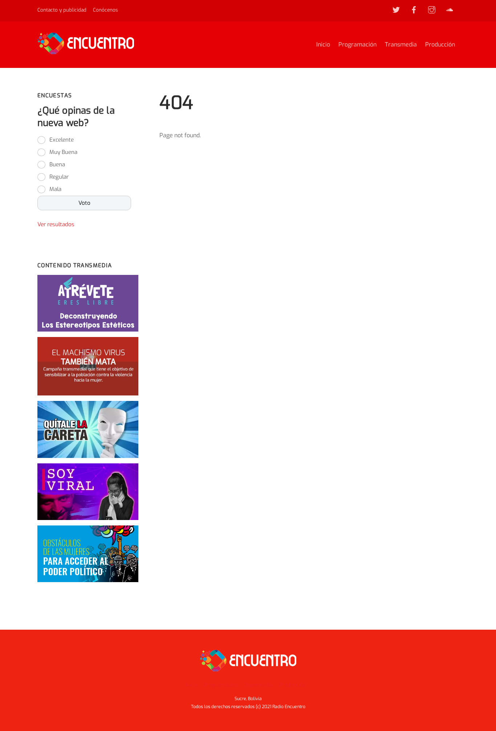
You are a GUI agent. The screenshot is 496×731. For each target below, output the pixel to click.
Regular (59, 176)
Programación (357, 44)
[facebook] (414, 9)
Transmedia (401, 44)
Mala (55, 189)
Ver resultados (55, 224)
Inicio (323, 44)
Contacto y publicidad (61, 10)
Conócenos (105, 10)
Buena (57, 164)
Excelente (61, 139)
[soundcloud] (449, 9)
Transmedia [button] (258, 685)
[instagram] (431, 9)
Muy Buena (63, 152)
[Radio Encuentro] (85, 50)
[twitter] (396, 9)
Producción (440, 44)
